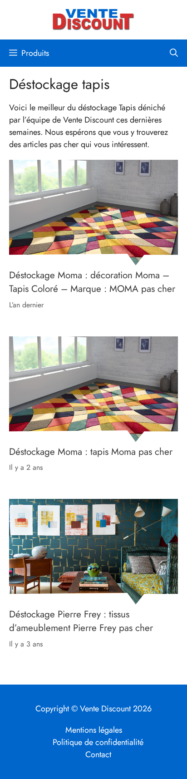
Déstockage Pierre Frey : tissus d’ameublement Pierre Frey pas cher (81, 621)
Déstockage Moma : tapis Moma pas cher (90, 451)
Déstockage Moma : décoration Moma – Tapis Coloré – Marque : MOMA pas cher (92, 282)
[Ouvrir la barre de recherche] (174, 53)
